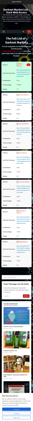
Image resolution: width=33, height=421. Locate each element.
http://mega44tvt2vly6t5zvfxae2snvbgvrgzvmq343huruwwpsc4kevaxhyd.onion (23, 249)
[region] (16, 407)
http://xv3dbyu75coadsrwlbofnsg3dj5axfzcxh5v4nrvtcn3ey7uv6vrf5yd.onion (23, 189)
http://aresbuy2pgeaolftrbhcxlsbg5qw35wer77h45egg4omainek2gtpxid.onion (23, 160)
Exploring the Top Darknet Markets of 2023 (16, 364)
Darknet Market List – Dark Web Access (16, 11)
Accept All (16, 409)
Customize (16, 413)
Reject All (16, 417)
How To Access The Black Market (16, 390)
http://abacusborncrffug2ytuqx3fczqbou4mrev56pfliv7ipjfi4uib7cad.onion (23, 102)
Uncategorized (8, 322)
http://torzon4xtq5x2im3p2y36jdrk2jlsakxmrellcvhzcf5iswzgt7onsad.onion (23, 131)
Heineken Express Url (16, 339)
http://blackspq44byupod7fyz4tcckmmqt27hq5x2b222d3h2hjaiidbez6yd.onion (23, 220)
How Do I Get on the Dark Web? (16, 315)
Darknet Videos (29, 31)
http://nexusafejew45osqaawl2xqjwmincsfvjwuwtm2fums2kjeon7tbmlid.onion (23, 73)
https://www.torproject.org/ (13, 51)
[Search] (23, 31)
